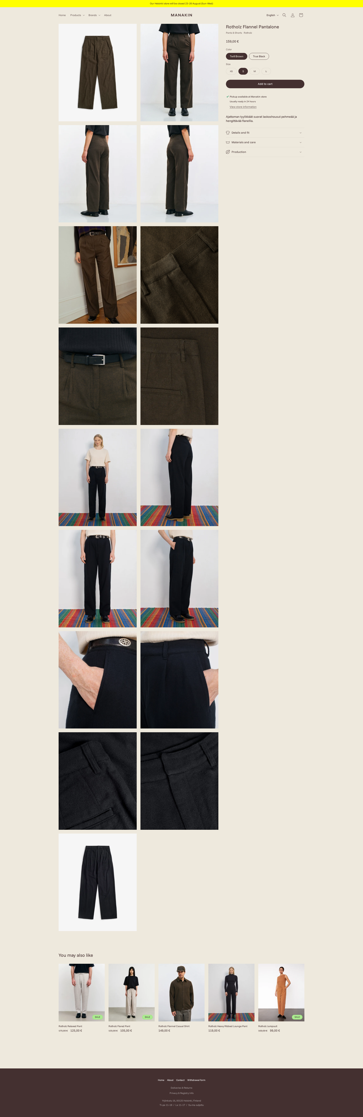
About (170, 1079)
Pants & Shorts (234, 32)
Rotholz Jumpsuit (267, 1026)
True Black (259, 56)
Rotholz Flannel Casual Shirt (173, 1026)
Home (161, 1079)
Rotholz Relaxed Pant (70, 1026)
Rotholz (248, 32)
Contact (180, 1079)
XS (233, 72)
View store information (243, 106)
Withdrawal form (196, 1079)
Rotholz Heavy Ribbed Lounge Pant (227, 1026)
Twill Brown (236, 56)
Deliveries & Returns (181, 1087)
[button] (77, 15)
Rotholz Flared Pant (119, 1026)
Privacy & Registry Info (182, 1093)
